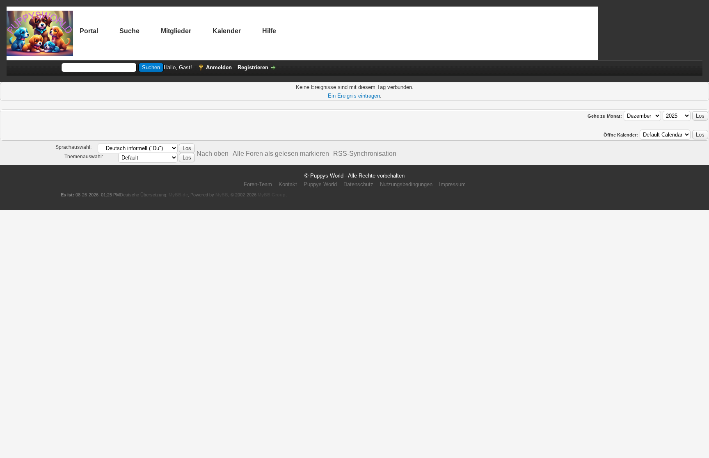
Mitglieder (176, 30)
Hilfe (269, 30)
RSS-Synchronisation (364, 153)
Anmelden (219, 67)
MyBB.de (178, 194)
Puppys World (320, 184)
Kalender (227, 30)
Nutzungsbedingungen (406, 184)
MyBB (221, 194)
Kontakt (288, 184)
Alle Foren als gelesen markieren (281, 153)
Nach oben (213, 153)
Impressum (452, 184)
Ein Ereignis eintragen (354, 96)
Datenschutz (358, 184)
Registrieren (253, 67)
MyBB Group (272, 194)
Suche (129, 30)
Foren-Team (258, 184)
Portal (89, 30)
